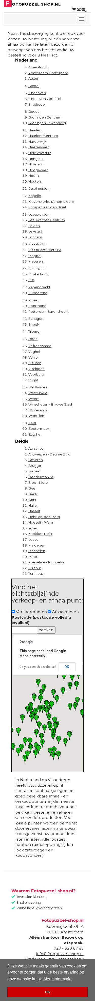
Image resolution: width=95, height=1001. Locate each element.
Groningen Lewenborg (47, 123)
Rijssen (34, 300)
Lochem (35, 237)
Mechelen (36, 551)
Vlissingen (36, 369)
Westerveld (37, 393)
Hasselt (34, 511)
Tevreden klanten (30, 897)
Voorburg (36, 374)
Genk (32, 494)
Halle (32, 505)
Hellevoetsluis (39, 153)
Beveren (35, 460)
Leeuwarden (38, 214)
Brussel (34, 471)
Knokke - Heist (40, 534)
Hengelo (35, 159)
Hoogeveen (38, 170)
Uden (32, 339)
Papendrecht (39, 287)
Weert (33, 399)
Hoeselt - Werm (41, 522)
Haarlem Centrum (43, 136)
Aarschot (35, 448)
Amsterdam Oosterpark (48, 73)
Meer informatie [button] (57, 979)
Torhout (34, 568)
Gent (32, 500)
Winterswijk (37, 410)
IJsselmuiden (38, 188)
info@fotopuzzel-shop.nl (60, 953)
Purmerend (37, 293)
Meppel (34, 256)
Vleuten (34, 363)
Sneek (33, 324)
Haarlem (35, 130)
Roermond (37, 306)
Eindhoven (37, 93)
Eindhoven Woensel (44, 99)
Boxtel (33, 86)
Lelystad (35, 231)
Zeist (32, 423)
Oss (31, 280)
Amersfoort (37, 67)
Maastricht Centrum (44, 250)
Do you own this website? (38, 667)
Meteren (35, 261)
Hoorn (33, 176)
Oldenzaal (36, 269)
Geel (32, 488)
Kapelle (34, 196)
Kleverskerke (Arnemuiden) (51, 201)
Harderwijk (37, 141)
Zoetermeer (38, 428)
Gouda (34, 111)
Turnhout (35, 573)
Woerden (36, 416)
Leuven (34, 539)
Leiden (34, 226)
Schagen (35, 319)
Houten (34, 181)
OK (66, 667)
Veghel (34, 352)
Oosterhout (38, 274)
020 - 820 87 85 (69, 948)
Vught (33, 380)
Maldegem (37, 545)
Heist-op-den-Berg (44, 517)
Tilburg (34, 331)
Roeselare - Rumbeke (46, 562)
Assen (33, 78)
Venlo (33, 357)
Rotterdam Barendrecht (48, 311)
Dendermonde (40, 477)
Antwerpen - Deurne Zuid (49, 454)
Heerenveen (38, 147)
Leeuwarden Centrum (46, 220)
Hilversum (36, 164)
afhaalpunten (21, 44)
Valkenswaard (39, 346)
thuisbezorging (34, 33)
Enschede (36, 104)
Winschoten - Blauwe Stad (50, 404)
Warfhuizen (37, 387)
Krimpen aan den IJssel (47, 207)
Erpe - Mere (38, 482)
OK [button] (47, 992)
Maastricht (37, 244)
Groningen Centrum (44, 117)
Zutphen (35, 434)
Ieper (32, 528)
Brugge (34, 466)
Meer (32, 557)
